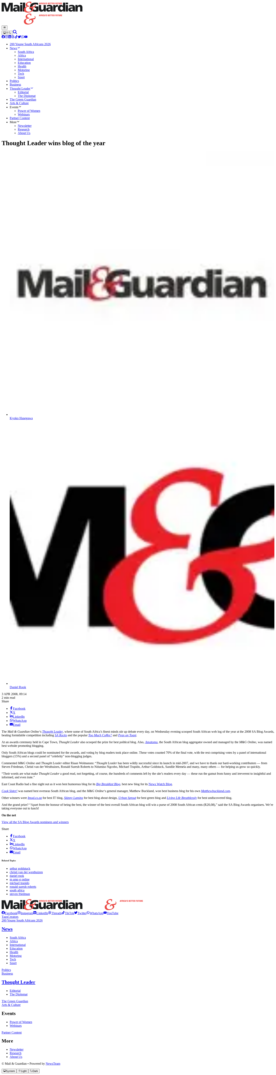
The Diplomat (18, 994)
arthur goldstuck (20, 868)
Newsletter (16, 1049)
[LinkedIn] (9, 37)
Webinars (16, 1025)
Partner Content (12, 1032)
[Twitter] (19, 37)
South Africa (18, 937)
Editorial (15, 990)
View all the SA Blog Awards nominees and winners (35, 822)
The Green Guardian (15, 1001)
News (7, 929)
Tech (13, 959)
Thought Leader (18, 982)
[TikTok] (16, 37)
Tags (5, 916)
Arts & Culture (11, 1005)
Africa (14, 941)
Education (16, 948)
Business (7, 973)
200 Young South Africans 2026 (22, 920)
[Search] (15, 33)
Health (14, 952)
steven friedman (20, 894)
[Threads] (13, 37)
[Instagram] (6, 37)
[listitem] (9, 913)
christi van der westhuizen (26, 872)
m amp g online (19, 879)
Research (15, 1053)
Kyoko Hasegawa (21, 418)
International (18, 945)
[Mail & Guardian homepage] (138, 13)
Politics (6, 970)
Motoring (16, 955)
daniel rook (17, 875)
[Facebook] (3, 37)
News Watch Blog (160, 784)
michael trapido (19, 883)
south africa (17, 890)
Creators (13, 916)
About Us (16, 1056)
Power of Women (21, 1022)
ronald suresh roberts (23, 886)
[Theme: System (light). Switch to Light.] (7, 33)
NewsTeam (53, 1063)
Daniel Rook (18, 687)
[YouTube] (25, 37)
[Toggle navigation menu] (4, 27)
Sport (13, 963)
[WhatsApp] (22, 37)
